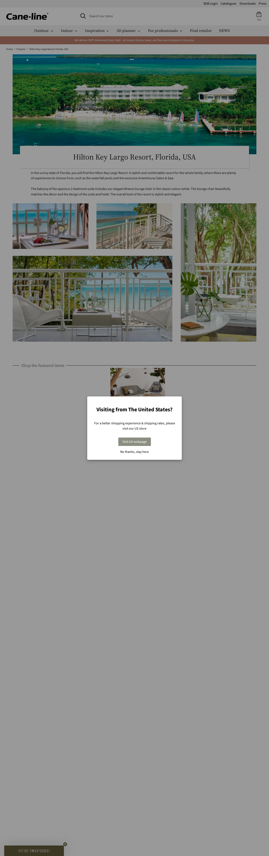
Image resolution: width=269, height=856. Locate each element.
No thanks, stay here (134, 451)
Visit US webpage (135, 441)
